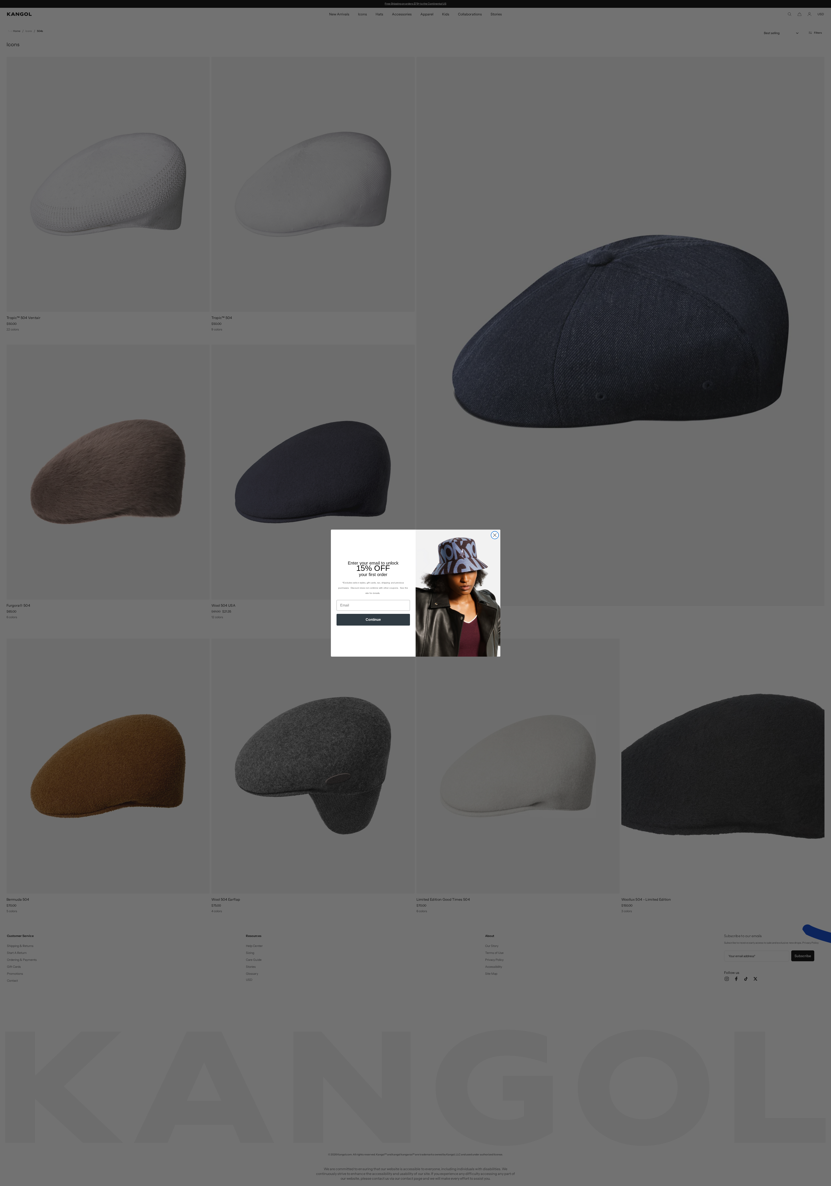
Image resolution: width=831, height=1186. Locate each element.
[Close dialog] (495, 535)
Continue (373, 619)
